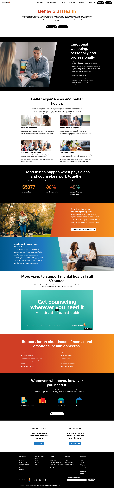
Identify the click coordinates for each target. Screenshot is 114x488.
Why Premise (53, 460)
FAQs (51, 469)
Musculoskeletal (23, 466)
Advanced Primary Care (55, 462)
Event (36, 464)
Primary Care (22, 459)
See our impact (51, 27)
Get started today (75, 443)
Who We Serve (72, 2)
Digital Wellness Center (40, 459)
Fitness (21, 467)
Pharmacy (21, 460)
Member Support (69, 464)
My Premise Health (69, 462)
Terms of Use (57, 485)
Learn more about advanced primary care (83, 229)
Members (67, 456)
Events (82, 462)
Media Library (83, 466)
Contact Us (83, 471)
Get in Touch (108, 2)
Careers (90, 2)
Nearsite (37, 462)
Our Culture (53, 467)
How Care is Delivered (51, 2)
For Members (101, 2)
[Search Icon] (94, 2)
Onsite (36, 460)
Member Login (68, 459)
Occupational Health (24, 464)
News (81, 460)
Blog (81, 464)
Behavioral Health (23, 462)
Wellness (21, 469)
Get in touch (62, 27)
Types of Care (39, 2)
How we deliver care (57, 414)
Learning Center (84, 467)
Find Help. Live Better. (70, 466)
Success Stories (84, 459)
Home (22, 6)
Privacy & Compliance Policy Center (47, 485)
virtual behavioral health (43, 284)
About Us (63, 2)
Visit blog (39, 443)
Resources (81, 2)
